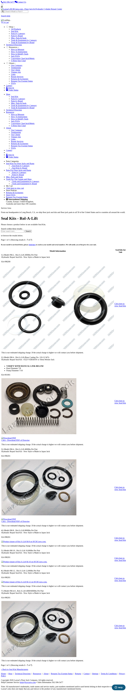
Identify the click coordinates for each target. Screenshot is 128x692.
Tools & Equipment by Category (24, 40)
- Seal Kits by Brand (19, 168)
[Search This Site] (3, 11)
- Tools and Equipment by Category (25, 181)
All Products (16, 29)
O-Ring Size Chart (18, 61)
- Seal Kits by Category (20, 166)
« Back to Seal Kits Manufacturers (14, 669)
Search (28, 231)
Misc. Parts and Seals (14, 177)
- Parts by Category (18, 172)
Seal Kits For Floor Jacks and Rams (20, 163)
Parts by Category (18, 33)
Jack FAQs (15, 56)
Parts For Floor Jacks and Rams (18, 170)
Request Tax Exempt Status (22, 81)
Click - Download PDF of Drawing (15, 440)
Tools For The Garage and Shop (19, 179)
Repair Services (17, 77)
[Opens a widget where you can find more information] (119, 688)
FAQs (13, 83)
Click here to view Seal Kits (120, 305)
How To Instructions (19, 52)
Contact (9, 86)
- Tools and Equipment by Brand (24, 184)
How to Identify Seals (19, 54)
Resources (14, 47)
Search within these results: (11, 229)
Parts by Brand (17, 36)
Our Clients (15, 70)
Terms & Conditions (109, 674)
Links (13, 74)
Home (3, 674)
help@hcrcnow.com (28, 682)
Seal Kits (14, 31)
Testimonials (16, 68)
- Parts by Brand (17, 175)
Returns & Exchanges (19, 79)
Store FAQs (10, 195)
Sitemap (95, 674)
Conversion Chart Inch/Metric (23, 58)
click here (32, 245)
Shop (12, 27)
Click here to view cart (15, 188)
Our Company (16, 65)
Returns (78, 674)
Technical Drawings (14, 45)
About (12, 63)
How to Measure (17, 49)
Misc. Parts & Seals (18, 38)
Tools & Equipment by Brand (22, 42)
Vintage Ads (16, 72)
